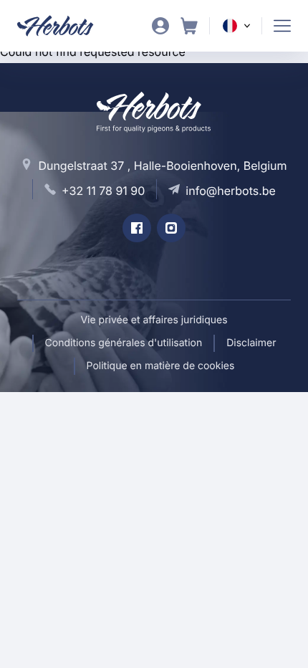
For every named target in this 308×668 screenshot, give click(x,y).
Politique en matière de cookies (161, 366)
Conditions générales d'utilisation (124, 343)
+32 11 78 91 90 (103, 190)
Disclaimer (251, 343)
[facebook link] (136, 228)
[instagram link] (171, 228)
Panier (189, 25)
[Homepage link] (64, 25)
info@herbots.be (231, 190)
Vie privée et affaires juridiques (153, 320)
